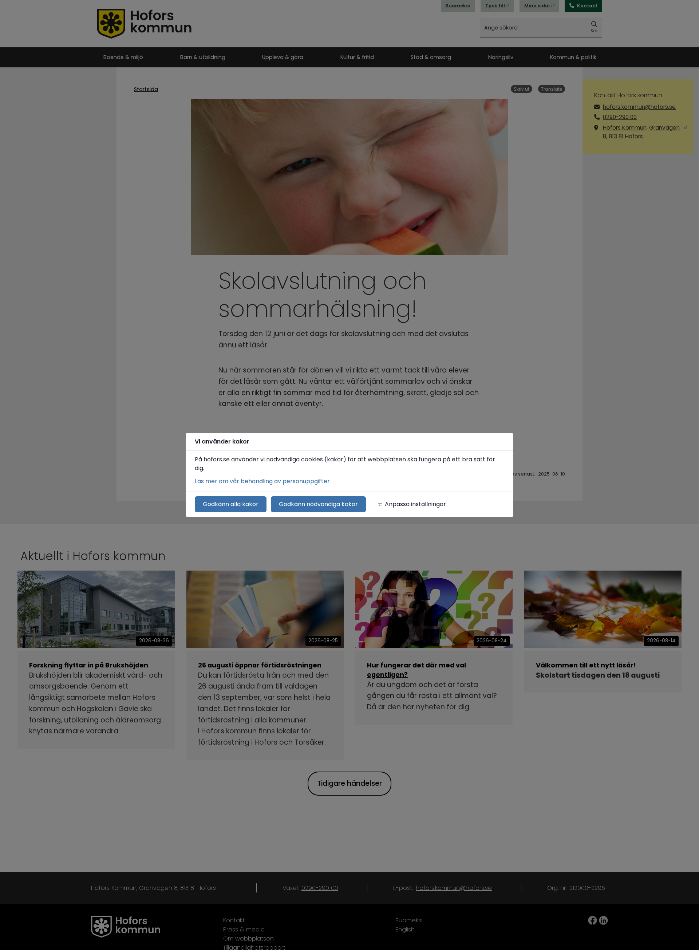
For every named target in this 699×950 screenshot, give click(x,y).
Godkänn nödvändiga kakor (318, 504)
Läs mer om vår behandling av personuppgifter (262, 481)
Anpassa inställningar (415, 504)
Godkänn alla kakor (230, 504)
